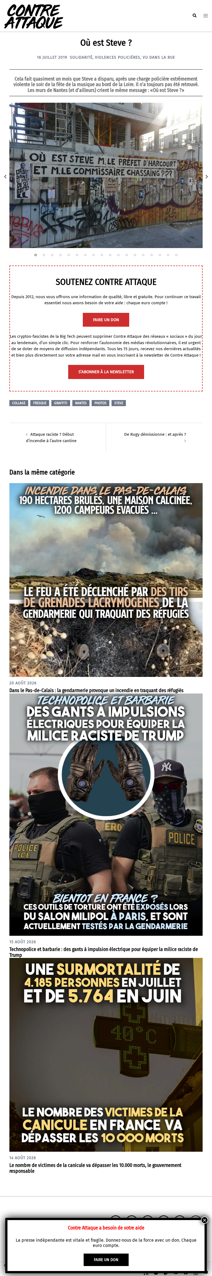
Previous (5, 176)
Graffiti (60, 403)
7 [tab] (85, 255)
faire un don (106, 319)
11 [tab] (118, 255)
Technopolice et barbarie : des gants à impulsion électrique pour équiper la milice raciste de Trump (103, 952)
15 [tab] (151, 255)
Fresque (39, 403)
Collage (18, 403)
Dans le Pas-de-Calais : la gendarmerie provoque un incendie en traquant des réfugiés (96, 690)
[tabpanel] (106, 175)
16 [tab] (160, 255)
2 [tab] (44, 255)
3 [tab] (52, 255)
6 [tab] (77, 255)
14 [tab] (143, 255)
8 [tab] (93, 255)
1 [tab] (35, 255)
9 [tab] (102, 255)
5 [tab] (68, 255)
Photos (100, 403)
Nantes (81, 403)
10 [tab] (110, 255)
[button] (194, 16)
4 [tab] (60, 255)
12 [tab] (126, 255)
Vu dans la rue (159, 57)
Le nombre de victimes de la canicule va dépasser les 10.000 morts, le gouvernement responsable (95, 1168)
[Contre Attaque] (33, 15)
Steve (118, 403)
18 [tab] (176, 255)
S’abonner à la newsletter (106, 371)
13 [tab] (135, 255)
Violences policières (117, 57)
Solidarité (81, 57)
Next (207, 176)
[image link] (106, 175)
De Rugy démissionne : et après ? (155, 434)
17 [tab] (168, 255)
